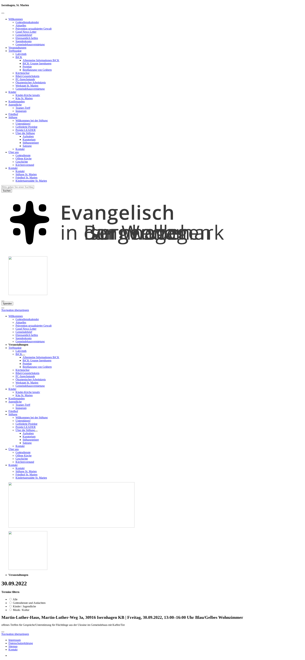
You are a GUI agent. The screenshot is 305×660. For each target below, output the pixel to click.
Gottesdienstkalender (27, 22)
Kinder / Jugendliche (24, 606)
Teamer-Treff (23, 107)
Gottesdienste (23, 155)
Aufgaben (28, 136)
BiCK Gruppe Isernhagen (37, 63)
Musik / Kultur (20, 609)
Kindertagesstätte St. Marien (31, 180)
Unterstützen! (23, 123)
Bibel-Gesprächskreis (27, 76)
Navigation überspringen (15, 310)
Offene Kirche (24, 158)
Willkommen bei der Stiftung (32, 120)
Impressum (14, 640)
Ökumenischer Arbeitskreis (31, 82)
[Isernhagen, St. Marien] (152, 251)
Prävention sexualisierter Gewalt (34, 28)
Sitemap (12, 646)
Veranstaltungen (17, 47)
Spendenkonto (24, 41)
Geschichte (22, 161)
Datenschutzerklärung (20, 643)
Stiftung (12, 117)
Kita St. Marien (24, 98)
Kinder (12, 91)
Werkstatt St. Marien (27, 85)
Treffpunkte (15, 50)
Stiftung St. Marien (26, 174)
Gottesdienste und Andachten (29, 602)
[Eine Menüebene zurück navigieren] (2, 13)
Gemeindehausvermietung (30, 44)
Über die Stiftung (25, 133)
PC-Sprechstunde (25, 79)
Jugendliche (15, 104)
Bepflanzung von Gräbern (37, 69)
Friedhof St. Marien (26, 177)
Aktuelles (21, 25)
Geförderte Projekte (26, 126)
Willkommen (15, 19)
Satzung (27, 145)
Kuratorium (29, 139)
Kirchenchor (22, 72)
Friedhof (13, 114)
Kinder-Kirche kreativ (28, 95)
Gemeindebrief (24, 34)
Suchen (7, 190)
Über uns (13, 152)
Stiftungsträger (31, 142)
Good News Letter (26, 31)
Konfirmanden (16, 101)
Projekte (27, 66)
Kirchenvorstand (25, 164)
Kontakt (20, 149)
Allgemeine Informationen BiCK (41, 60)
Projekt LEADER (26, 130)
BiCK (19, 57)
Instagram (21, 111)
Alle (14, 599)
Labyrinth (21, 53)
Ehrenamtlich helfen (27, 38)
